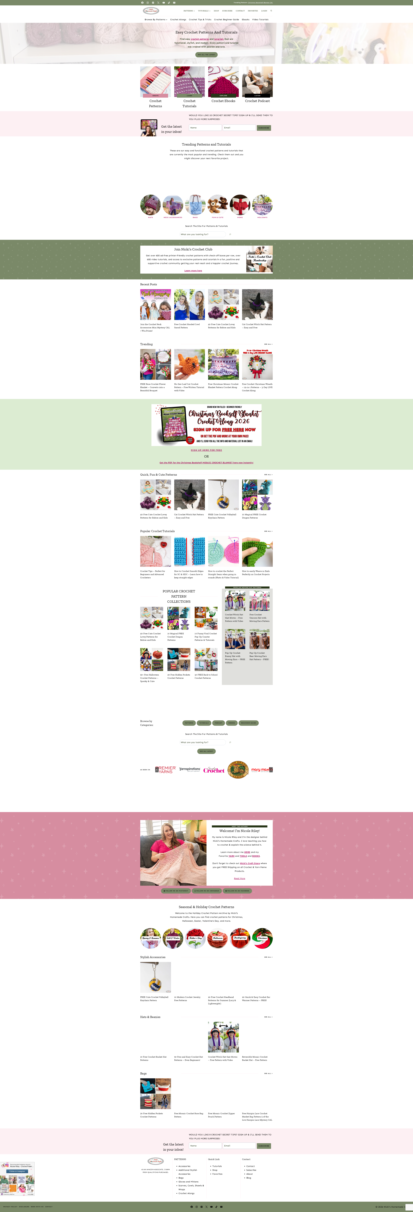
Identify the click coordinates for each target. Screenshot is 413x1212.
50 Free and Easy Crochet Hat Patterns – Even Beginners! (188, 1058)
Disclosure (24, 1206)
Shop (214, 1170)
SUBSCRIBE (227, 11)
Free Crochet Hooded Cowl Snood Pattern (187, 326)
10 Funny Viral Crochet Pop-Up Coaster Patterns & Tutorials (206, 636)
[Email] (174, 3)
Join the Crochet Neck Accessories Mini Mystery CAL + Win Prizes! (155, 327)
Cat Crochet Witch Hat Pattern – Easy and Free (257, 326)
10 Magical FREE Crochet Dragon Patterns (254, 516)
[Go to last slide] (157, 769)
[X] (158, 3)
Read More (239, 878)
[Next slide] (271, 769)
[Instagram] (148, 3)
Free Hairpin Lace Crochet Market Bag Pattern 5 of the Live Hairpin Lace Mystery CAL (257, 1116)
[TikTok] (169, 3)
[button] (30, 1194)
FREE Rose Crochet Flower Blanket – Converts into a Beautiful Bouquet (153, 387)
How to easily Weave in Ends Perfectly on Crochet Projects (256, 573)
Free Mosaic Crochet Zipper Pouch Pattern (221, 1115)
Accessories (184, 1166)
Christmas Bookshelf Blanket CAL (260, 3)
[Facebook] (142, 3)
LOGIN (264, 11)
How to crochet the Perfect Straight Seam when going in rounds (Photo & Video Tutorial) (223, 574)
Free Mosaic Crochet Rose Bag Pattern (188, 1115)
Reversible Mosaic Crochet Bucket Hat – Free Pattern (255, 1058)
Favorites (217, 1174)
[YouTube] (164, 3)
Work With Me (37, 1206)
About (249, 1174)
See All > (268, 344)
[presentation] (155, 304)
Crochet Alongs (178, 19)
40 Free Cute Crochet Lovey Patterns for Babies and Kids (222, 326)
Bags (181, 1177)
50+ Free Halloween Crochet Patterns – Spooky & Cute (149, 677)
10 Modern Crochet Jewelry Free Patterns (187, 999)
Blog (248, 1177)
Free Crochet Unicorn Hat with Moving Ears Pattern (260, 617)
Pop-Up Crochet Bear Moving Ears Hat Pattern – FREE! (259, 656)
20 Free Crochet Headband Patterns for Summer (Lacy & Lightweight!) (222, 1000)
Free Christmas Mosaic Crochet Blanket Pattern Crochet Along (223, 386)
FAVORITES (253, 11)
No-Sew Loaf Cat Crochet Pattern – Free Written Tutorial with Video (189, 387)
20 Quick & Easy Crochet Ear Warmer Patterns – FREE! (256, 999)
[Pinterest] (153, 3)
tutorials (219, 39)
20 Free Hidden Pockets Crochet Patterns (151, 1115)
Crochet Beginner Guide (226, 19)
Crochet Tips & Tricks (200, 19)
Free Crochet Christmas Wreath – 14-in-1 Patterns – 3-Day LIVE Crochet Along (257, 387)
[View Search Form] (271, 10)
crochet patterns (200, 39)
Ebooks (245, 19)
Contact (250, 1166)
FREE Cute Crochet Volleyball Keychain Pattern (222, 516)
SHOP (216, 11)
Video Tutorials (260, 19)
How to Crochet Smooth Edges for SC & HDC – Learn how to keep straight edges (189, 574)
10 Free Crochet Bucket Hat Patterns (153, 1058)
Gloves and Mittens (188, 1181)
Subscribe (264, 128)
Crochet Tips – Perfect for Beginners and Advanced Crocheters (152, 574)
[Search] (230, 234)
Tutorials (217, 1166)
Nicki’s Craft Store (250, 863)
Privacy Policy (10, 1206)
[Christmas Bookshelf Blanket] (206, 425)
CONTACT (240, 11)
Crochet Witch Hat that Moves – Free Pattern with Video (234, 617)
